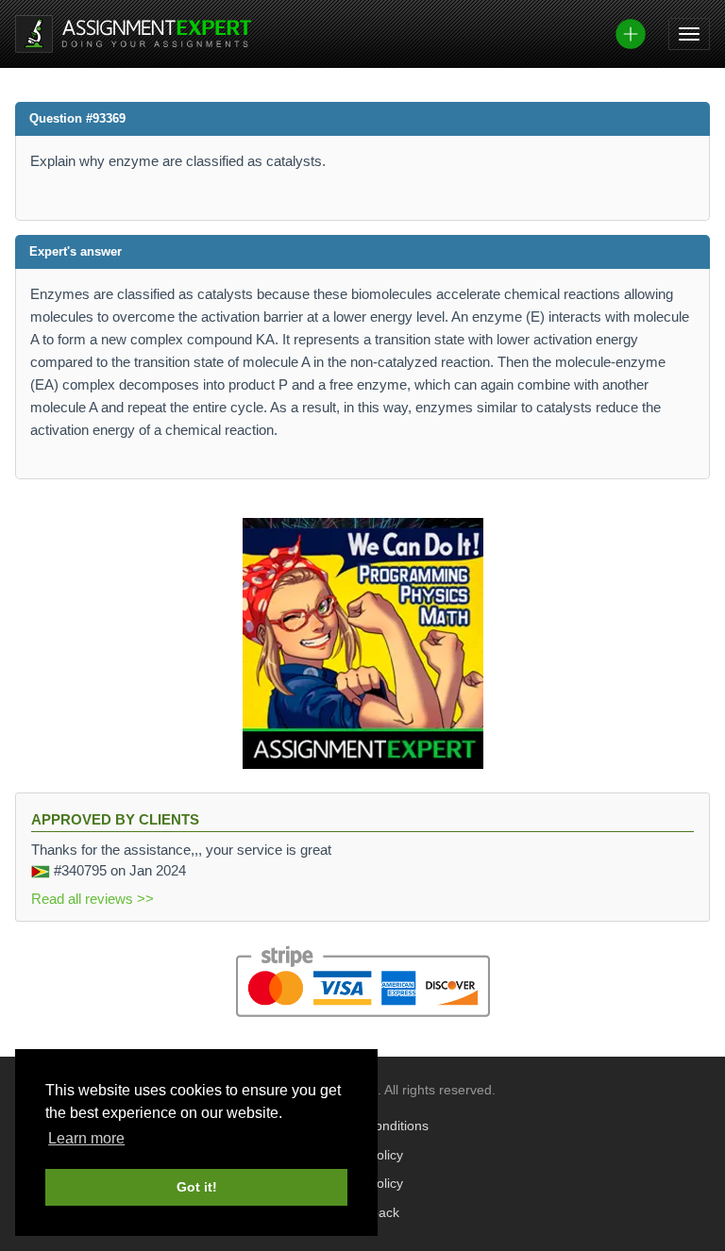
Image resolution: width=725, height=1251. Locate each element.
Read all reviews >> (92, 899)
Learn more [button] (86, 1138)
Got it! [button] (197, 1186)
